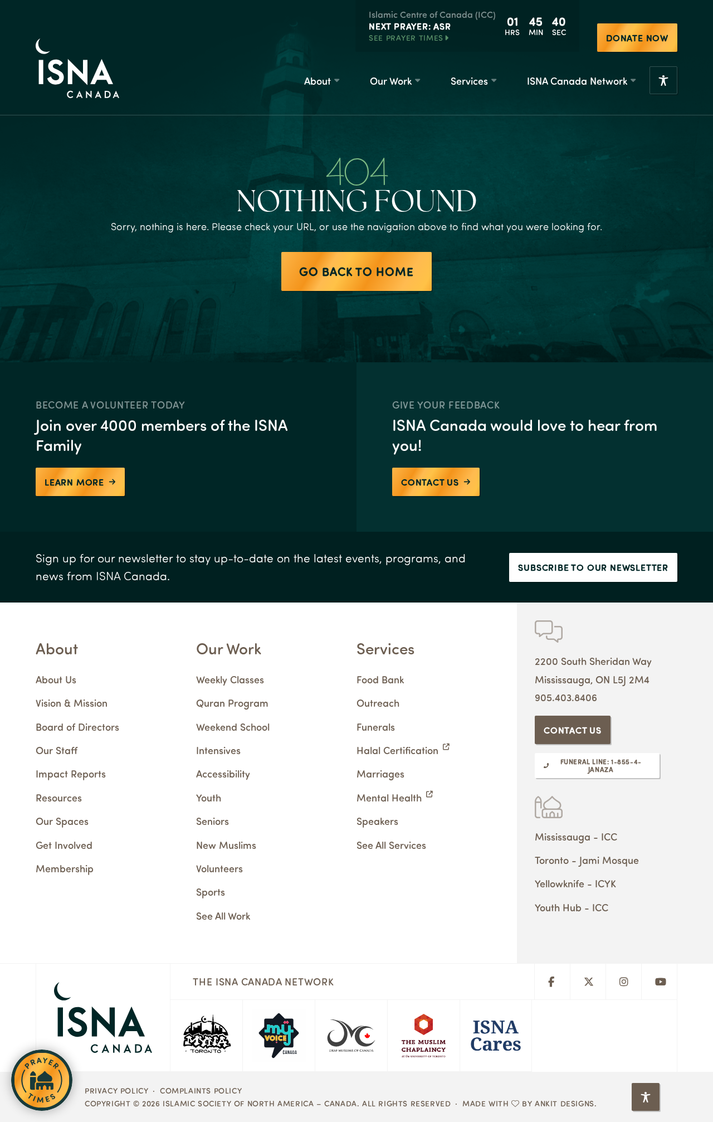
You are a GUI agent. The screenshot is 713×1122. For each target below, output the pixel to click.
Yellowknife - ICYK (575, 883)
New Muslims (226, 844)
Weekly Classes (230, 679)
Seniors (212, 820)
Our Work (391, 80)
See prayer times (406, 37)
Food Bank (380, 679)
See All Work (223, 915)
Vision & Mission (72, 702)
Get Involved (64, 844)
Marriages (380, 773)
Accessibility (223, 773)
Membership (65, 868)
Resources (59, 797)
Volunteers (219, 868)
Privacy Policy (116, 1090)
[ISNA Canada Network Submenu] (632, 80)
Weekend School (233, 726)
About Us (56, 679)
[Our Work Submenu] (417, 80)
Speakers (377, 820)
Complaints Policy (201, 1090)
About (317, 80)
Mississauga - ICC (576, 836)
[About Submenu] (336, 80)
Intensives (218, 750)
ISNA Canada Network (577, 80)
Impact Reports (71, 773)
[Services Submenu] (493, 80)
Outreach (377, 702)
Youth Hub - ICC (571, 907)
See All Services (391, 844)
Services (469, 80)
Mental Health (389, 797)
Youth (208, 797)
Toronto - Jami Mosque (587, 859)
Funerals (375, 726)
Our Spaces (62, 820)
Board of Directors (77, 726)
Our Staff (56, 750)
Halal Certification (397, 750)
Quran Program (232, 702)
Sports (210, 891)
